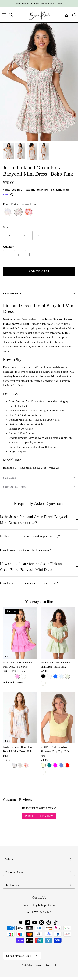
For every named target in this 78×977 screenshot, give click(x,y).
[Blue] (55, 676)
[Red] (67, 765)
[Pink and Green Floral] (18, 212)
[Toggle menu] (4, 15)
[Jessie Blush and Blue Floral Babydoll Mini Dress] (20, 717)
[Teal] (49, 765)
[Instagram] (41, 922)
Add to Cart (39, 271)
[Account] (65, 15)
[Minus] (7, 254)
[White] (49, 676)
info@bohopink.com (43, 905)
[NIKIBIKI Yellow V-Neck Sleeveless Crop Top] (58, 717)
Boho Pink (34, 965)
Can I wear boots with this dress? (25, 550)
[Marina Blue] (61, 765)
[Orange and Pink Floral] (29, 212)
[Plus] (29, 254)
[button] (39, 293)
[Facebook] (27, 922)
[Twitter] (20, 922)
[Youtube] (34, 922)
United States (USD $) (19, 955)
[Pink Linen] (17, 676)
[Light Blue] (61, 676)
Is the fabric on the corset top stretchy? (30, 536)
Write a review (39, 815)
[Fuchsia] (55, 765)
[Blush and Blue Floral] (8, 212)
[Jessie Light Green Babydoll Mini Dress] (58, 633)
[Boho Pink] (39, 14)
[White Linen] (23, 676)
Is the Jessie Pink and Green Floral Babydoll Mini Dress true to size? (34, 520)
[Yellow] (43, 765)
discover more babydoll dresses (26, 346)
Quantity (8, 246)
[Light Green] (67, 676)
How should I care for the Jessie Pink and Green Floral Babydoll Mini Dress (32, 567)
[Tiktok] (55, 922)
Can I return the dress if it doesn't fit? (29, 583)
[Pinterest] (48, 922)
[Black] (43, 676)
